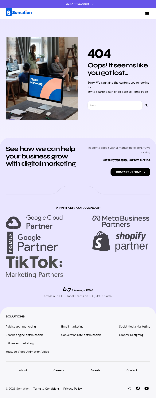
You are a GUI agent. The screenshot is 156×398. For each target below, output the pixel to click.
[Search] (146, 105)
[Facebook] (138, 388)
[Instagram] (129, 388)
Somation (22, 388)
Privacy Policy (72, 388)
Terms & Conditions (46, 388)
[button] (147, 13)
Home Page (140, 91)
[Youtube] (146, 388)
